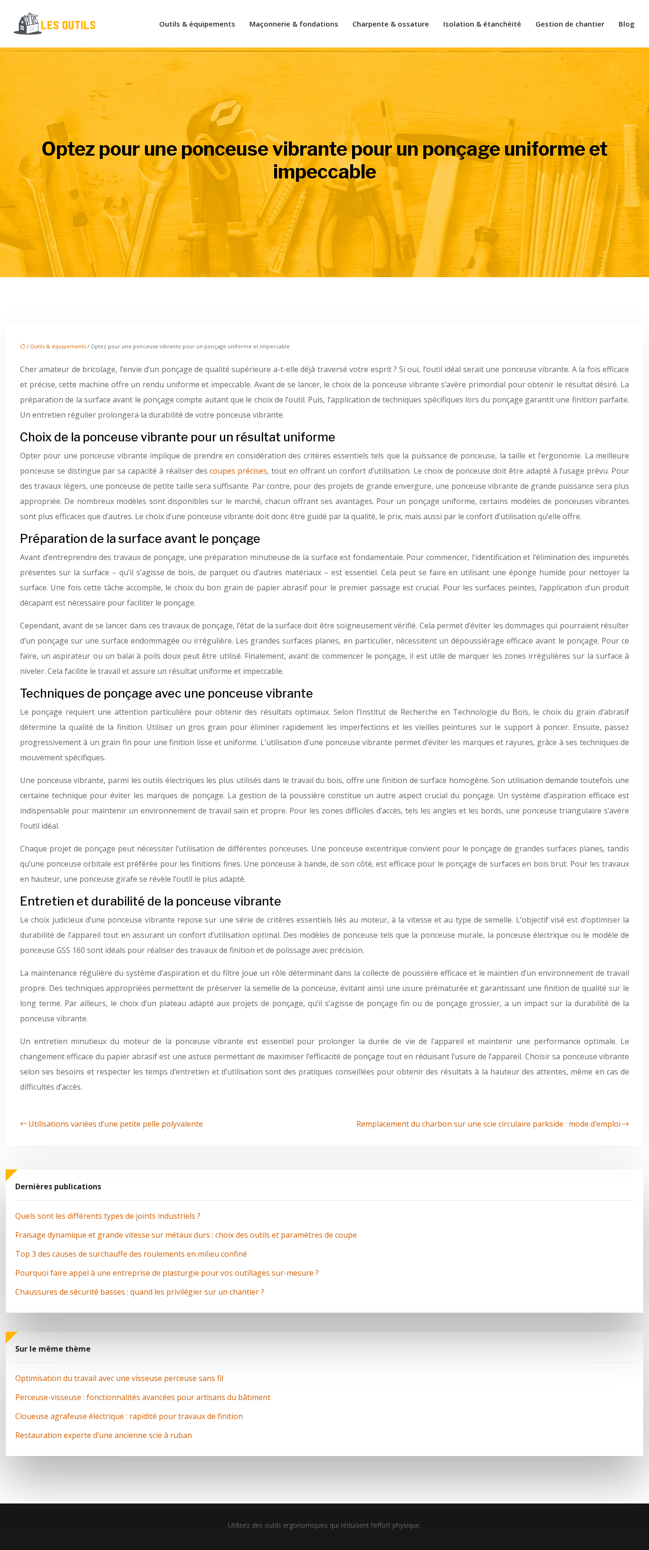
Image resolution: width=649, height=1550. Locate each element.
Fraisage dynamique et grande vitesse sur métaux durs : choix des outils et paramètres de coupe (186, 1235)
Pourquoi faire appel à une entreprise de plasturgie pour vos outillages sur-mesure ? (167, 1273)
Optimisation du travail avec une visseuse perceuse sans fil (119, 1378)
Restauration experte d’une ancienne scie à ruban (103, 1435)
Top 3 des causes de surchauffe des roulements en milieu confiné (131, 1254)
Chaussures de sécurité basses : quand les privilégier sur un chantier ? (139, 1292)
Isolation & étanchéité (482, 23)
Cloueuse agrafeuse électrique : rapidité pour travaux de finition (129, 1416)
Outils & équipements (197, 23)
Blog (627, 23)
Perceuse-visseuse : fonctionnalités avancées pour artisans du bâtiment (142, 1397)
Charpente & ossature (391, 23)
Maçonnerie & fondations (293, 23)
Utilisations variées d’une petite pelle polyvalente (116, 1124)
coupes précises (238, 471)
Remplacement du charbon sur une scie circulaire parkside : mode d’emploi (488, 1124)
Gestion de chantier (569, 23)
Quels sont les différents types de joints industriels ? (107, 1216)
